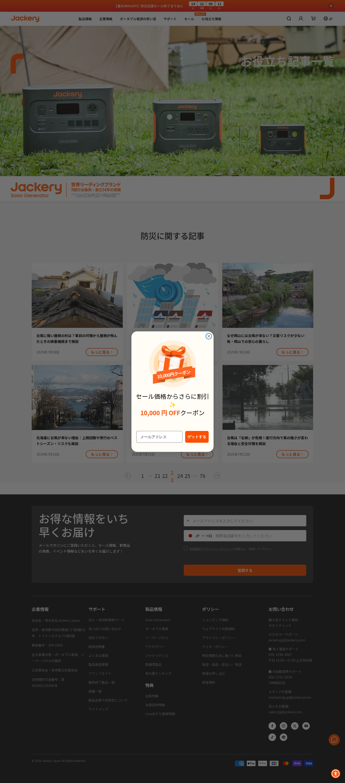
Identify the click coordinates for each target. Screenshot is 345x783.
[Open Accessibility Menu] (335, 773)
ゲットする (197, 436)
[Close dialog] (209, 336)
